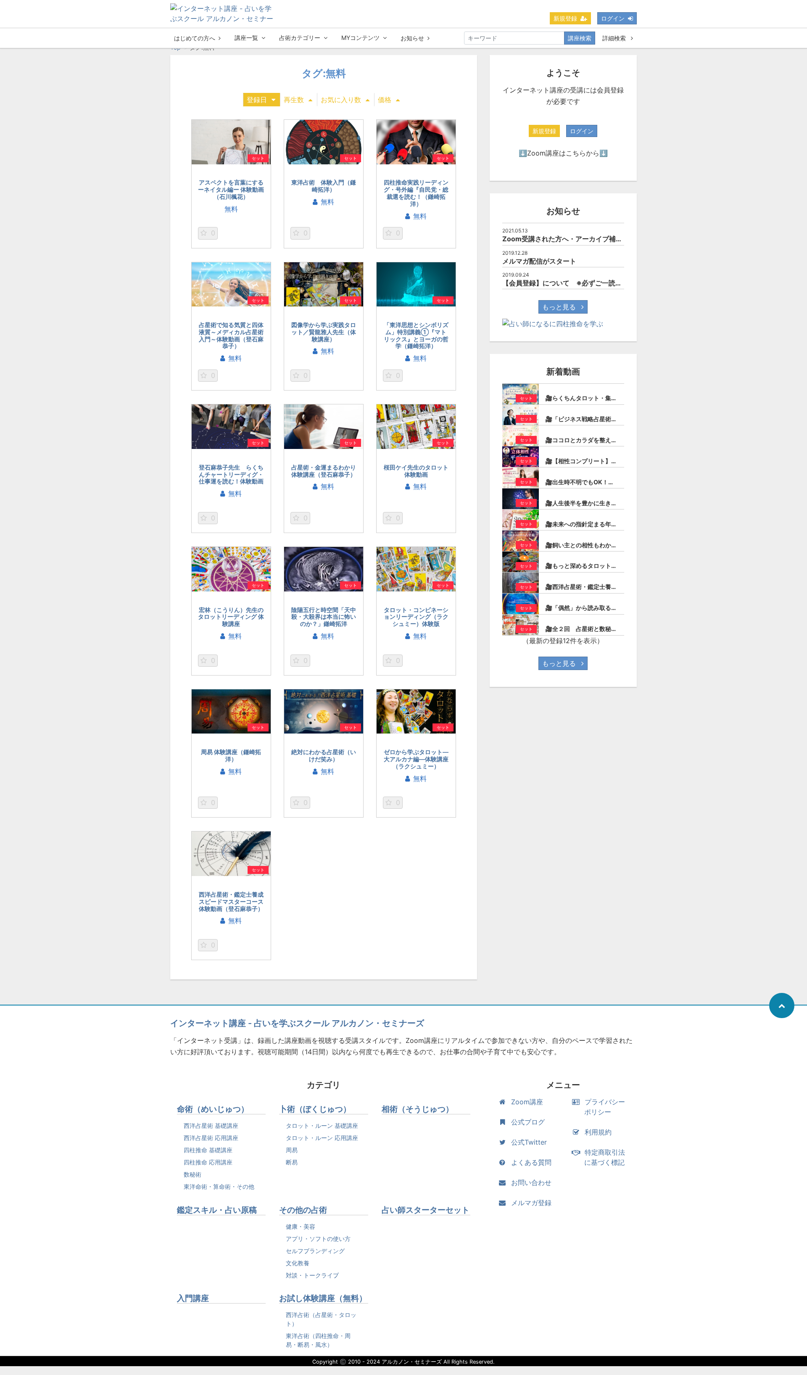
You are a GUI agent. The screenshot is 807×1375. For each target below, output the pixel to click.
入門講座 (193, 1298)
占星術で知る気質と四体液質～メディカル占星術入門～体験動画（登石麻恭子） (231, 335)
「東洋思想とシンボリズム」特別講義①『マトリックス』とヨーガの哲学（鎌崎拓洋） (416, 335)
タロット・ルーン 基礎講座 (322, 1125)
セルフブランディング (315, 1250)
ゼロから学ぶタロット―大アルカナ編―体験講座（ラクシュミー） (416, 759)
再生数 (294, 99)
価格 (384, 99)
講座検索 (579, 38)
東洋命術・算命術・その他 (219, 1186)
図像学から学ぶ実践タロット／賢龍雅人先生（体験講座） (323, 332)
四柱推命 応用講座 (208, 1162)
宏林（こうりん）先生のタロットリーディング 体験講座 (231, 617)
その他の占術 (303, 1210)
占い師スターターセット (425, 1210)
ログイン (613, 18)
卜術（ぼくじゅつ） (315, 1109)
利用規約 (598, 1132)
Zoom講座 (527, 1102)
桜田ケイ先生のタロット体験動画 (416, 471)
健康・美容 (300, 1226)
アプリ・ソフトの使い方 (318, 1238)
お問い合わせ (531, 1182)
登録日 (257, 99)
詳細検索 (615, 38)
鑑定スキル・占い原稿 (217, 1210)
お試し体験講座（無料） (323, 1298)
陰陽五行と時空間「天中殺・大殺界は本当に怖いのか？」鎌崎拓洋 (323, 617)
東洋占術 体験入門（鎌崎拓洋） (323, 186)
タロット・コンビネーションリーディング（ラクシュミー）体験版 (416, 617)
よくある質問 (531, 1162)
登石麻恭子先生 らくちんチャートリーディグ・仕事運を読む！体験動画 (231, 474)
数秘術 (192, 1174)
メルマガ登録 (531, 1202)
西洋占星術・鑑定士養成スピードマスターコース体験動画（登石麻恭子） (231, 901)
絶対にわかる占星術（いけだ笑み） (323, 755)
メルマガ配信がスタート (539, 261)
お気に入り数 (341, 99)
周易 (292, 1149)
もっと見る (560, 307)
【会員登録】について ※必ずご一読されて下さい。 (582, 283)
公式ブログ (528, 1122)
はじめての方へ (194, 38)
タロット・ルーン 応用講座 (322, 1137)
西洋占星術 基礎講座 (211, 1125)
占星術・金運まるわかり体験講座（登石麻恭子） (323, 471)
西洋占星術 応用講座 (211, 1137)
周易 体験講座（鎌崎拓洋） (231, 755)
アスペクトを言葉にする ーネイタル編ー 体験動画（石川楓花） (231, 189)
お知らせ (412, 38)
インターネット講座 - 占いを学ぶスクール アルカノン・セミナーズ (297, 1023)
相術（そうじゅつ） (418, 1109)
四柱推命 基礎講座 (208, 1149)
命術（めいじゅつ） (213, 1109)
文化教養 (297, 1263)
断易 (292, 1162)
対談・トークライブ (312, 1275)
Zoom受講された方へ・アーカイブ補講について (575, 239)
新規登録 (565, 18)
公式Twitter (529, 1142)
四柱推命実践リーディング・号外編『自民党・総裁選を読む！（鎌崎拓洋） (416, 193)
